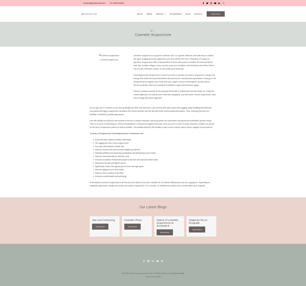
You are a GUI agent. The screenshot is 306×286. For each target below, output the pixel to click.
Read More (100, 226)
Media (149, 14)
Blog (188, 14)
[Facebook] (203, 3)
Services (159, 14)
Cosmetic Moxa (133, 219)
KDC (159, 276)
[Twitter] (207, 3)
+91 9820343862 (116, 3)
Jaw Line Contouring (103, 219)
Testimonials (175, 14)
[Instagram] (211, 3)
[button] (224, 3)
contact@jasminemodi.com (94, 3)
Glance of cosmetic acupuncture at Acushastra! (167, 222)
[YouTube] (215, 3)
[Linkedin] (219, 3)
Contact (198, 14)
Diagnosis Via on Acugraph (198, 221)
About (140, 14)
